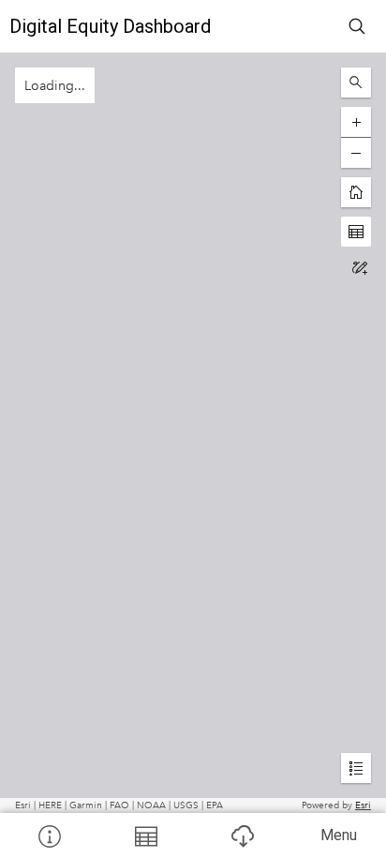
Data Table (144, 835)
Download (241, 835)
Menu (338, 835)
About (48, 835)
